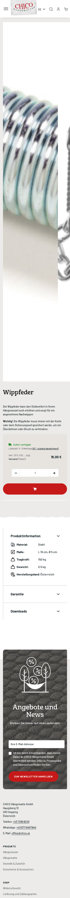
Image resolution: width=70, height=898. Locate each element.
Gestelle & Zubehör (14, 863)
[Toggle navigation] (6, 7)
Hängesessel (10, 852)
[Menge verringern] (16, 473)
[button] (58, 9)
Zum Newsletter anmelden (33, 776)
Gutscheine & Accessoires (18, 869)
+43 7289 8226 (21, 821)
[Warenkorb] (66, 9)
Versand (13, 458)
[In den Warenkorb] (6, 20)
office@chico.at (21, 833)
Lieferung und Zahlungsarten (20, 894)
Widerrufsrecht (12, 888)
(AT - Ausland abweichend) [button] (45, 448)
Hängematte (10, 857)
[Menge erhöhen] (54, 473)
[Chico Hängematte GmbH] (24, 4)
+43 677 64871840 (26, 827)
